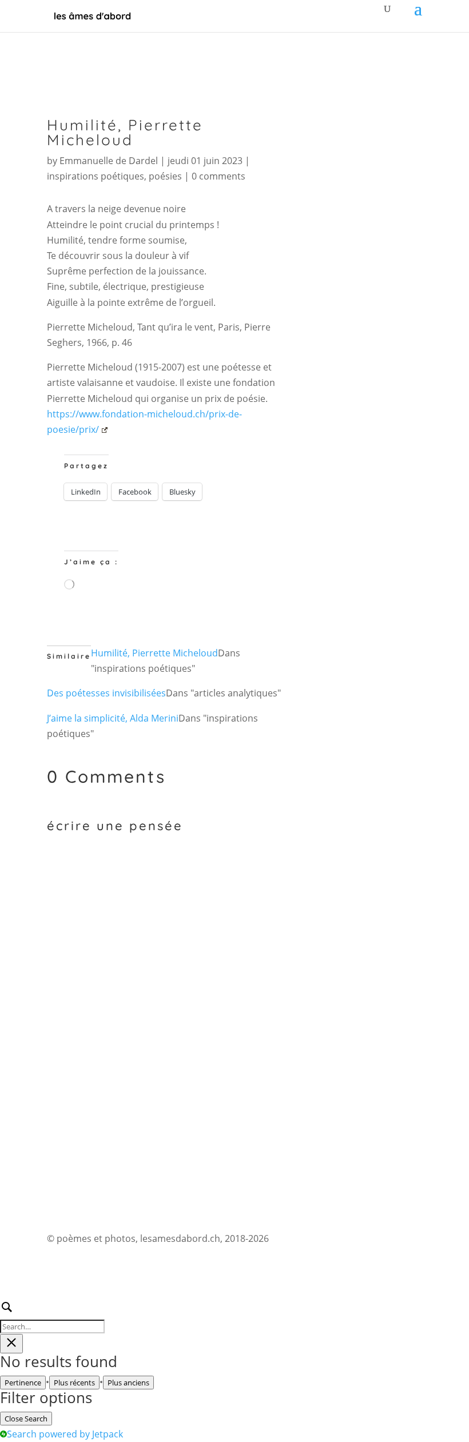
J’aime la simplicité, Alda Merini (112, 718)
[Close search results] (11, 1343)
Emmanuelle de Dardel (108, 160)
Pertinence (23, 1382)
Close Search (26, 1418)
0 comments (218, 176)
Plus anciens (128, 1382)
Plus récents (74, 1382)
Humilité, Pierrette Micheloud (154, 653)
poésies (165, 176)
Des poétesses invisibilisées (106, 693)
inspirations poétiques (95, 176)
